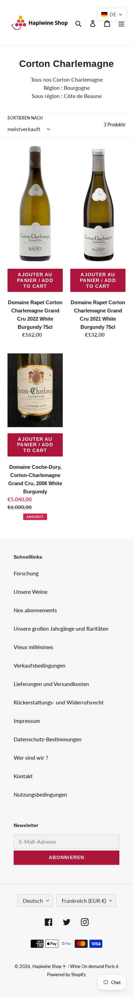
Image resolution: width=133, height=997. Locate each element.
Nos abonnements (35, 610)
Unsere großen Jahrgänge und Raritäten (61, 628)
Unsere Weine (30, 591)
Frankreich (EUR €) (84, 900)
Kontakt (23, 776)
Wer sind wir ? (31, 757)
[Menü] (121, 22)
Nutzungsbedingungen (40, 794)
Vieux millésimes (33, 647)
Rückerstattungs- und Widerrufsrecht (59, 702)
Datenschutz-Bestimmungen (48, 739)
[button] (112, 14)
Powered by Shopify (66, 974)
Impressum (27, 720)
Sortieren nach (25, 118)
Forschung (26, 573)
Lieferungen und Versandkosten (51, 683)
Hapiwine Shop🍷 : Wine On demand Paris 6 (75, 966)
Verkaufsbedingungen (39, 665)
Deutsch (33, 900)
